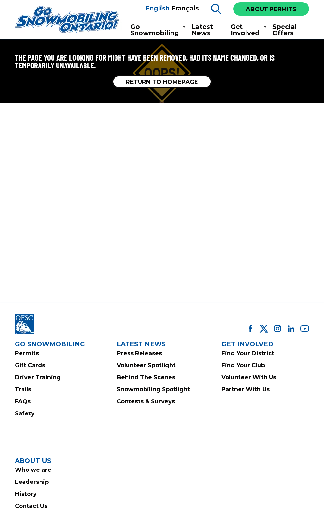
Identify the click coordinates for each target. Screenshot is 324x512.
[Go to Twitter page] (263, 328)
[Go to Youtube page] (304, 328)
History (26, 493)
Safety (24, 413)
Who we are (33, 469)
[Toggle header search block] (216, 8)
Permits (27, 353)
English (157, 8)
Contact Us (31, 505)
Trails (23, 389)
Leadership (32, 481)
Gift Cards (30, 365)
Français (185, 8)
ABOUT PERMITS (271, 9)
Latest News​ (202, 30)
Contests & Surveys (146, 401)
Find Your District (247, 353)
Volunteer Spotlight (146, 365)
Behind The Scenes (146, 377)
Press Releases (139, 353)
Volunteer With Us (248, 377)
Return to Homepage (162, 82)
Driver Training (38, 377)
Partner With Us (245, 389)
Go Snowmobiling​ (154, 30)
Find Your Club (243, 365)
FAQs (23, 401)
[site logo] (68, 20)
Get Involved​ (245, 30)
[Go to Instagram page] (277, 328)
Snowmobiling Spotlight (153, 389)
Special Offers (284, 30)
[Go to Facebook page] (250, 328)
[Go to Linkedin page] (291, 328)
